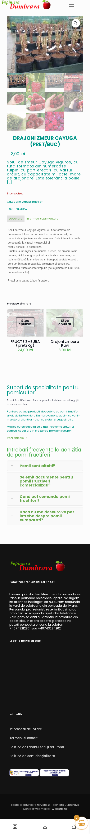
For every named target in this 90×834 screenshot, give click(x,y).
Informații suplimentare (42, 219)
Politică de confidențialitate (32, 756)
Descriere (15, 219)
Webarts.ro (59, 809)
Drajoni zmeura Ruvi (65, 343)
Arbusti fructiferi (32, 202)
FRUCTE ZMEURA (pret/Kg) (25, 343)
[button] (76, 23)
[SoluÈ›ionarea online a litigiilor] (54, 775)
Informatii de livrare (25, 729)
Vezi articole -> (17, 438)
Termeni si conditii (24, 738)
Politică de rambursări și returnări (36, 747)
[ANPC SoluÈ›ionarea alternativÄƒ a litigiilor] (24, 775)
